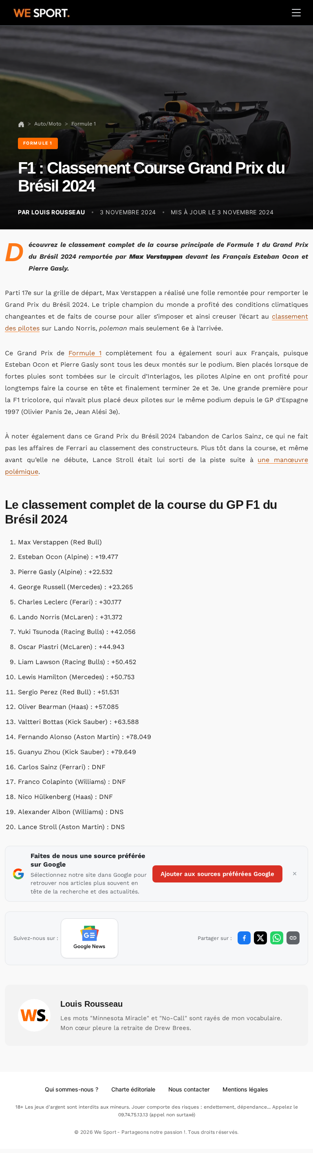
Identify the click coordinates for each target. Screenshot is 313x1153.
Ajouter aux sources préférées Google (217, 874)
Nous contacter (188, 1089)
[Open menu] (296, 12)
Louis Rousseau (91, 1003)
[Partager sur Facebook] (244, 938)
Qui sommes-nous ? (71, 1089)
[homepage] (41, 12)
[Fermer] (294, 873)
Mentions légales (245, 1089)
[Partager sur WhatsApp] (276, 938)
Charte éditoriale (133, 1089)
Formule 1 (84, 353)
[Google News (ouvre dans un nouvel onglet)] (89, 938)
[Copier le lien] (293, 938)
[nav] (21, 124)
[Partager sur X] (260, 938)
